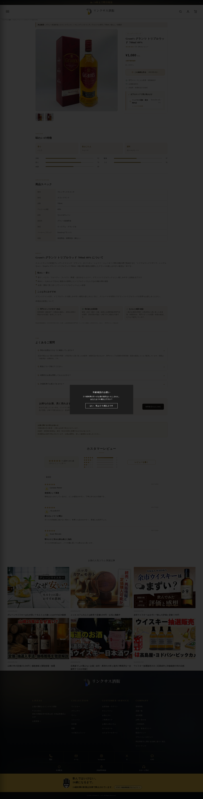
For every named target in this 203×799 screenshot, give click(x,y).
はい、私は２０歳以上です (101, 406)
